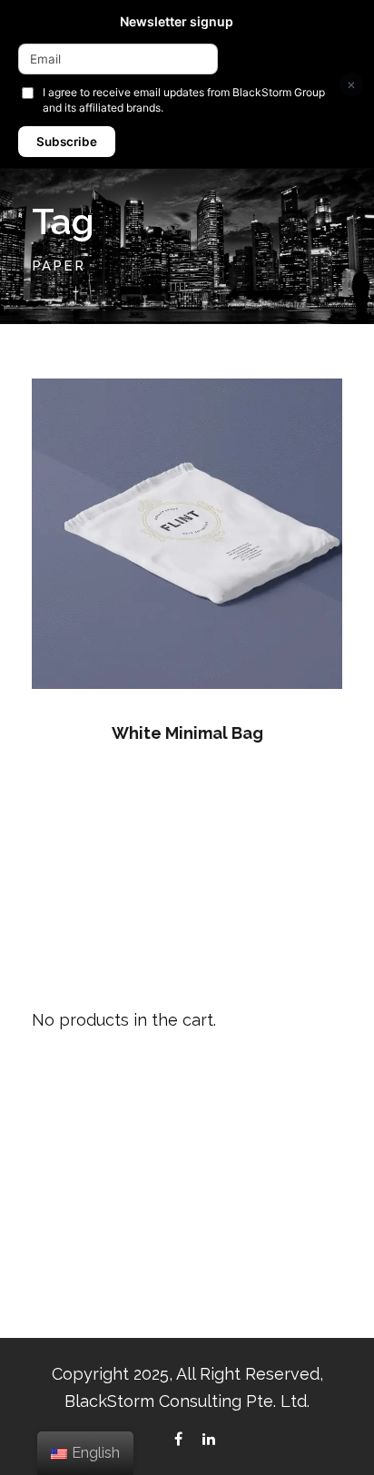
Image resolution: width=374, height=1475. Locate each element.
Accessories (72, 1137)
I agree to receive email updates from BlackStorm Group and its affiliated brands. (184, 99)
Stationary (66, 1243)
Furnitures (64, 1207)
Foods (53, 1172)
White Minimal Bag (187, 732)
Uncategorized (81, 1278)
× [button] (351, 84)
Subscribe (66, 141)
